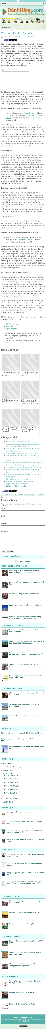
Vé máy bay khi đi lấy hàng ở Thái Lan (24, 912)
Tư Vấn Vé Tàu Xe (10, 789)
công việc (41, 94)
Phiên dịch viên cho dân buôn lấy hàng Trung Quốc (25, 840)
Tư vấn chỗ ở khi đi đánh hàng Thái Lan (25, 716)
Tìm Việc (14, 237)
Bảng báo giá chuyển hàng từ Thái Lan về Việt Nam (25, 873)
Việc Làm (9, 326)
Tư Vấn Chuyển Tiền (11, 775)
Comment (4, 531)
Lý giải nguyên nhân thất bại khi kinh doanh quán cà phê (22, 739)
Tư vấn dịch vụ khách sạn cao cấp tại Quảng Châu (24, 705)
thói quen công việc (30, 495)
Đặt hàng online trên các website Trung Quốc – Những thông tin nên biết (25, 617)
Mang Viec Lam (24, 240)
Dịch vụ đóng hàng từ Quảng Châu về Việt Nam (26, 942)
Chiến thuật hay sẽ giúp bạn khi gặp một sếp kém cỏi (24, 467)
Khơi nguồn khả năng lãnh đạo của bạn (19, 481)
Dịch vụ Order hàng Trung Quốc (22, 1004)
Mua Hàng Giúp (8, 770)
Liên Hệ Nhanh (8, 802)
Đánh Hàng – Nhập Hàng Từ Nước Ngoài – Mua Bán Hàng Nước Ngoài (26, 1020)
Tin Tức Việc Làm (12, 324)
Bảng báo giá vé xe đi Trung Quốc (23, 924)
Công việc (7, 495)
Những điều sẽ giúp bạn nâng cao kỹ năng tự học (26, 747)
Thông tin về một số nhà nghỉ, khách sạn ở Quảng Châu (26, 694)
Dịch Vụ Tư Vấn (8, 774)
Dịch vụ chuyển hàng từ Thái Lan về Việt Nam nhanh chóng (25, 855)
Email (3, 516)
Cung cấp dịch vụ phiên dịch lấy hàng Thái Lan (24, 822)
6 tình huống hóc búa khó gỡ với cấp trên (20, 479)
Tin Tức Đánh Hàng (10, 798)
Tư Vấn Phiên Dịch (11, 782)
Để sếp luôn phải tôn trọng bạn (16, 486)
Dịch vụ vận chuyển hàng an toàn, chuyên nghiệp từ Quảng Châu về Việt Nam (24, 882)
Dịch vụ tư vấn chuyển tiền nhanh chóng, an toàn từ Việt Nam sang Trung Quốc (26, 653)
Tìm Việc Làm (29, 115)
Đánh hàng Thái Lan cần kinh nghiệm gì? (26, 605)
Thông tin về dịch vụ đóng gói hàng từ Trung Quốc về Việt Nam (25, 965)
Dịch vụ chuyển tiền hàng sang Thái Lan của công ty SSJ (25, 631)
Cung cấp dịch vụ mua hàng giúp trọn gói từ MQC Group (26, 982)
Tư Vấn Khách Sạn (11, 779)
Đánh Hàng (7, 763)
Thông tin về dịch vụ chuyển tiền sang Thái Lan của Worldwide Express (26, 642)
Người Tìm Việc (11, 329)
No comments (31, 36)
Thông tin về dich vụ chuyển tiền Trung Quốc (25, 665)
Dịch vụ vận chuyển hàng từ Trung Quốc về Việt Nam (24, 864)
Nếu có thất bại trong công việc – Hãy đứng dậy (22, 453)
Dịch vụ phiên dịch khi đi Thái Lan (21, 812)
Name (3, 508)
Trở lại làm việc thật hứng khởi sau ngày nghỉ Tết (23, 465)
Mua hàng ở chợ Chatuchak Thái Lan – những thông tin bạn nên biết (25, 571)
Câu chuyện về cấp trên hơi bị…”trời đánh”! (21, 455)
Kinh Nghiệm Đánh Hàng (12, 767)
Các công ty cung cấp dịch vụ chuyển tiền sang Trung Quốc (26, 676)
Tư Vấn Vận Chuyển (11, 786)
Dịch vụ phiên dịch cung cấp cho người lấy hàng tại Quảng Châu (24, 831)
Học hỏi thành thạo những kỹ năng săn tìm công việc (24, 462)
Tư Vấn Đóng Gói (10, 793)
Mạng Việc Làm (29, 113)
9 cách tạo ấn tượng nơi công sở (17, 441)
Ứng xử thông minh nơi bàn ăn (16, 484)
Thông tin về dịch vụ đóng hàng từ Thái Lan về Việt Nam (25, 953)
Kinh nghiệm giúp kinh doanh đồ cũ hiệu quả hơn (21, 733)
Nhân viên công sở (17, 495)
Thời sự (39, 495)
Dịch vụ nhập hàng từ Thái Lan (21, 992)
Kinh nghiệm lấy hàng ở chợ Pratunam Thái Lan (26, 583)
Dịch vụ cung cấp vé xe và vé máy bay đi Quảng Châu (25, 902)
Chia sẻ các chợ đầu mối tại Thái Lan (24, 594)
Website (4, 523)
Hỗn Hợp (20, 36)
